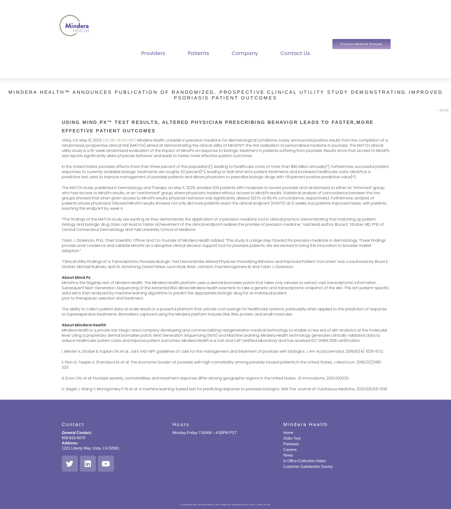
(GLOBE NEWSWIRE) (119, 140)
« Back (443, 110)
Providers (153, 53)
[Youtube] (106, 464)
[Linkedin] (88, 464)
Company (245, 53)
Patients (198, 53)
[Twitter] (70, 464)
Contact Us (295, 53)
